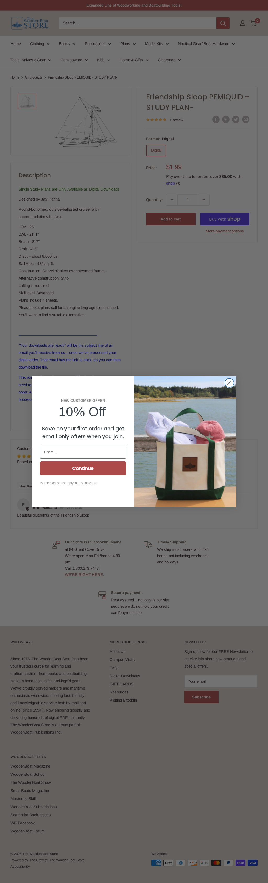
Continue (83, 468)
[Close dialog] (229, 382)
